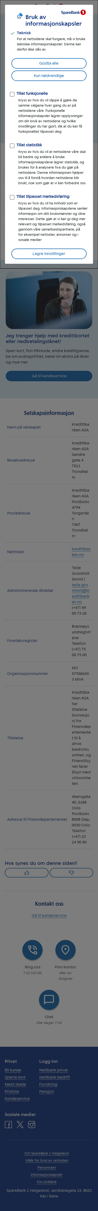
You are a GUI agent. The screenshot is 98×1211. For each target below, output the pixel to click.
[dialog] (49, 134)
